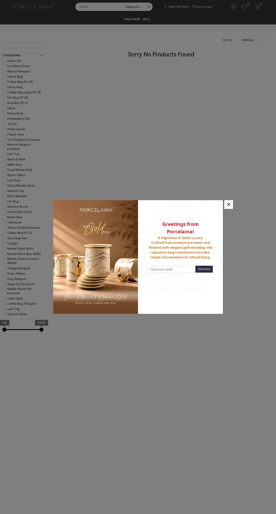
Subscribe (204, 269)
